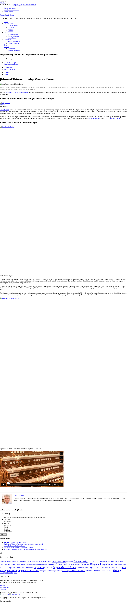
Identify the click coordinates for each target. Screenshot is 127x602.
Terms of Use (4, 585)
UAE (111, 570)
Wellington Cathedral (6, 573)
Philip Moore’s (4, 110)
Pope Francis (97, 567)
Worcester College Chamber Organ (15, 542)
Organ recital (81, 568)
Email (6, 527)
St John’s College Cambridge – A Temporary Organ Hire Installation (25, 549)
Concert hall (69, 561)
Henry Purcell (44, 564)
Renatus (105, 568)
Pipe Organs (89, 568)
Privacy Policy (4, 587)
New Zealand (118, 564)
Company (7, 514)
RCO (102, 567)
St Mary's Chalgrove (56, 571)
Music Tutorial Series (10, 69)
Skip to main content (10, 8)
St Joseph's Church (44, 571)
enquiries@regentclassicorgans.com (24, 5)
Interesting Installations (11, 64)
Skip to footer (8, 12)
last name (7, 523)
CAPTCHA (8, 531)
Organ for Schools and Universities (20, 568)
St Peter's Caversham (93, 571)
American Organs (5, 561)
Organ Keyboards (48, 567)
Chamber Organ (59, 561)
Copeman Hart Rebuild (94, 561)
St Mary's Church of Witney (74, 570)
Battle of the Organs (17, 561)
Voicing (117, 570)
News (6, 74)
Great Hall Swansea (34, 564)
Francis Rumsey (9, 564)
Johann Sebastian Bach (57, 564)
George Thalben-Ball (22, 564)
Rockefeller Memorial (115, 568)
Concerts (7, 72)
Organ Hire (39, 567)
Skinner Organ (13, 570)
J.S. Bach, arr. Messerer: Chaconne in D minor (18, 547)
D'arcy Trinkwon (105, 561)
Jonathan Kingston (90, 564)
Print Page (3, 3)
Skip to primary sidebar (11, 10)
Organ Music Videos (64, 567)
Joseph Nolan (107, 564)
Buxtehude (35, 561)
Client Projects (8, 67)
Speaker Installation (30, 570)
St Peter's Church (105, 571)
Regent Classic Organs (7, 15)
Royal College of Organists (113, 118)
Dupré (112, 561)
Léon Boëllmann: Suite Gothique (14, 546)
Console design (81, 561)
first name (7, 519)
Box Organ (27, 561)
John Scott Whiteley (74, 564)
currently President (94, 118)
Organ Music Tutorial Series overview (17, 92)
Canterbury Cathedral (44, 561)
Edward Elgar (118, 561)
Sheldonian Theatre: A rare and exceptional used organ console (23, 544)
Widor (15, 573)
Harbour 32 (16, 601)
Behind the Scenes (10, 62)
